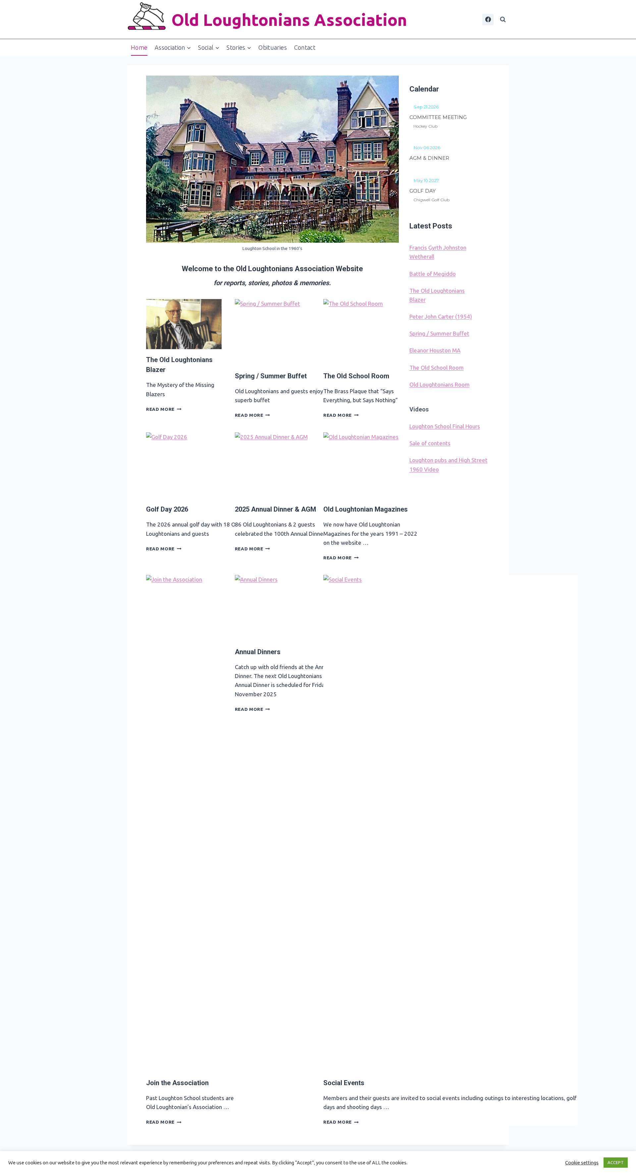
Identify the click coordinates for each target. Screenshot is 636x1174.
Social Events (343, 1083)
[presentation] (184, 324)
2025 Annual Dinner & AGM (275, 509)
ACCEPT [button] (616, 1162)
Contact (305, 47)
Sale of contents (429, 443)
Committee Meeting (438, 117)
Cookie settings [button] (582, 1162)
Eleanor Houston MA (434, 350)
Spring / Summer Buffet (271, 376)
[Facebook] (488, 19)
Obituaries (272, 47)
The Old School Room (356, 376)
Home (139, 47)
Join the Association (177, 1083)
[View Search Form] (503, 20)
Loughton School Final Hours (444, 426)
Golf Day (422, 191)
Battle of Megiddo (432, 274)
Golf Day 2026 (167, 509)
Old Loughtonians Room (439, 384)
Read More (164, 409)
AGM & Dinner (429, 158)
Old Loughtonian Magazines (365, 509)
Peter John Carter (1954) (440, 316)
